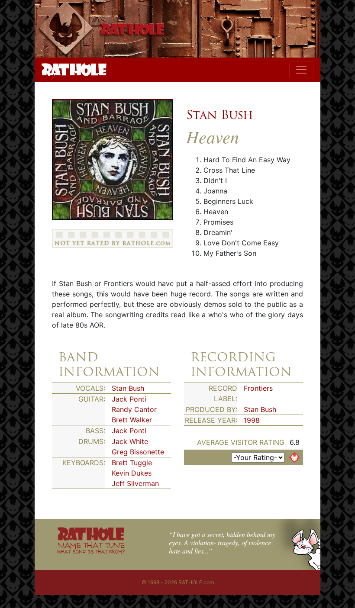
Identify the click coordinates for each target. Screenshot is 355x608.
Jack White (130, 441)
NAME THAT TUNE (91, 547)
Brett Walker (132, 419)
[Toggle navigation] (301, 69)
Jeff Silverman (135, 483)
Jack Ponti (129, 399)
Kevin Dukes (132, 473)
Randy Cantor (134, 409)
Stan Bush (219, 114)
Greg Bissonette (138, 451)
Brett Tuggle (132, 462)
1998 (252, 420)
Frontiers (258, 388)
